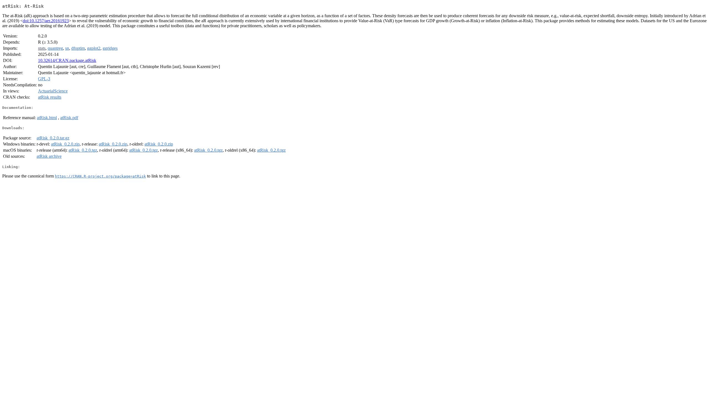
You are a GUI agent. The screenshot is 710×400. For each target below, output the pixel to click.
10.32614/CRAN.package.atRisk (67, 60)
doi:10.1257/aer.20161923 (46, 20)
